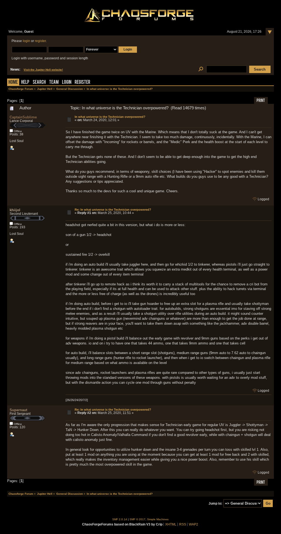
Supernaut (18, 410)
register (40, 41)
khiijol (15, 210)
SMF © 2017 (137, 519)
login (26, 41)
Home (13, 82)
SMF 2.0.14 (119, 519)
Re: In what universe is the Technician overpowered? (113, 209)
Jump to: (215, 503)
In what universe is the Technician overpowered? (110, 116)
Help (25, 82)
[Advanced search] (200, 69)
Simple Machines (157, 519)
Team (54, 82)
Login (66, 82)
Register (82, 82)
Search (39, 82)
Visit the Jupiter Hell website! (43, 69)
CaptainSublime (23, 117)
